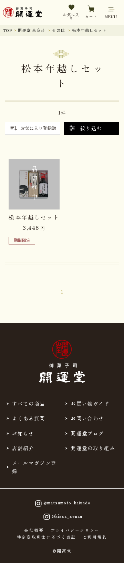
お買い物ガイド (90, 403)
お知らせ (23, 433)
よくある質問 (28, 418)
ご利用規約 (95, 537)
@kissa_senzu (67, 516)
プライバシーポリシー (75, 530)
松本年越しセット (89, 30)
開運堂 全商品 (31, 30)
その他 (58, 30)
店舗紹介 (23, 448)
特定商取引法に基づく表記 (46, 537)
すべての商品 (28, 403)
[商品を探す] (26, 551)
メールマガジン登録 (34, 467)
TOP (7, 30)
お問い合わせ (87, 418)
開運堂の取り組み (93, 448)
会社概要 (34, 530)
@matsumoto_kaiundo (66, 503)
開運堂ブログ (87, 433)
